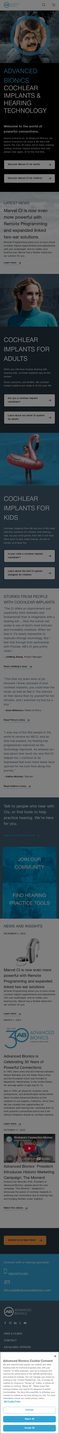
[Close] (55, 1356)
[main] (29, 1393)
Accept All (29, 1428)
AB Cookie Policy (12, 1402)
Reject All (29, 1419)
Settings (29, 1410)
